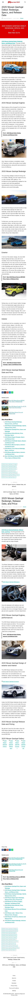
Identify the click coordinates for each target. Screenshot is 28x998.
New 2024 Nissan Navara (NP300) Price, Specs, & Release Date (16, 401)
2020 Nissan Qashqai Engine (9, 933)
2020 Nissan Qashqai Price (9, 943)
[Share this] (3, 392)
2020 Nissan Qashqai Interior (9, 939)
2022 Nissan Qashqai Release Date (11, 475)
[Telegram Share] (10, 392)
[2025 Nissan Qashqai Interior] (14, 601)
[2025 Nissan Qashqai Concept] (14, 698)
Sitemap (14, 990)
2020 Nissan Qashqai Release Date (11, 948)
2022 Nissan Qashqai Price (9, 470)
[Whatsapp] (12, 392)
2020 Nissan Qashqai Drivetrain (10, 930)
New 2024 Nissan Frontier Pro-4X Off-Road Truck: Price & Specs (17, 407)
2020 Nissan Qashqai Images (9, 937)
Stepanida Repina (8, 18)
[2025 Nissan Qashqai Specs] (14, 299)
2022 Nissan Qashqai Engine (9, 466)
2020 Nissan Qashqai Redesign (10, 945)
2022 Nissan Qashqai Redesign (10, 472)
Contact (14, 980)
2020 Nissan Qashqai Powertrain (10, 941)
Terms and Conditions (14, 988)
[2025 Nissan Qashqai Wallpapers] (14, 658)
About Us (14, 978)
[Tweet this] (5, 392)
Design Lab (22, 993)
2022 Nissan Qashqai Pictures (9, 468)
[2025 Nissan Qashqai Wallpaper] (14, 157)
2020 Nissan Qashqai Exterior (9, 935)
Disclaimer (14, 983)
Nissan (21, 18)
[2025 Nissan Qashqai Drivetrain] (14, 203)
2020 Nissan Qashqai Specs (9, 950)
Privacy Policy (14, 985)
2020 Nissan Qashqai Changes (10, 928)
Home (14, 975)
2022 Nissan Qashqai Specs (9, 477)
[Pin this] (7, 392)
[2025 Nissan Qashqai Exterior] (14, 248)
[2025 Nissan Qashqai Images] (14, 73)
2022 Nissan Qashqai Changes (10, 464)
